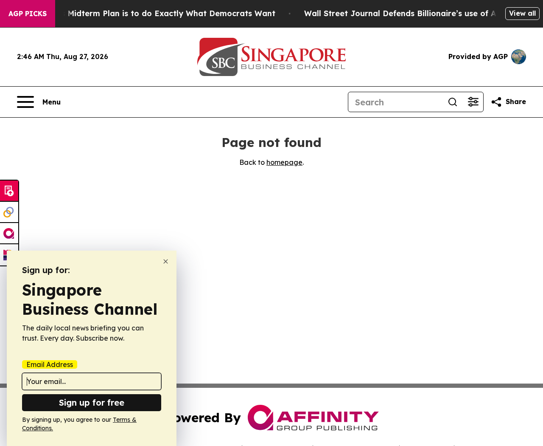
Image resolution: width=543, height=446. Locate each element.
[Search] (452, 102)
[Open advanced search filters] (473, 102)
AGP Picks (27, 13)
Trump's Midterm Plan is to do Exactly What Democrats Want (154, 13)
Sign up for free (91, 402)
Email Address (49, 364)
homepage (284, 162)
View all (522, 13)
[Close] (166, 261)
